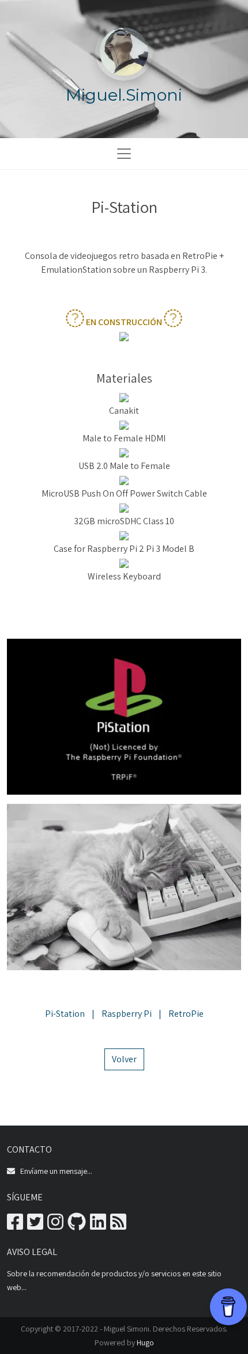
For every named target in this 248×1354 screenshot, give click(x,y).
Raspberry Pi (127, 1014)
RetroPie (186, 1014)
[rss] (118, 1225)
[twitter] (35, 1225)
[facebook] (15, 1225)
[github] (76, 1225)
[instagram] (55, 1225)
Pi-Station (65, 1014)
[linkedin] (98, 1225)
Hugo (145, 1342)
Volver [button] (124, 1059)
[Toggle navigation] (124, 154)
